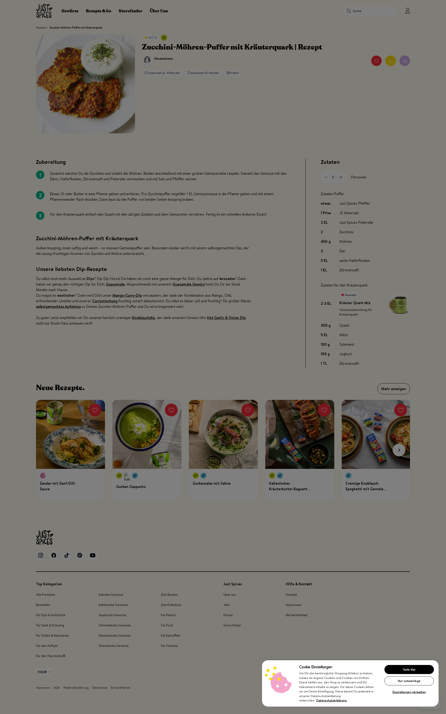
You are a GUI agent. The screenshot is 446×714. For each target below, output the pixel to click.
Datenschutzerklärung (331, 700)
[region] (350, 683)
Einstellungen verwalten (409, 692)
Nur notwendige (409, 681)
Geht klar (409, 669)
